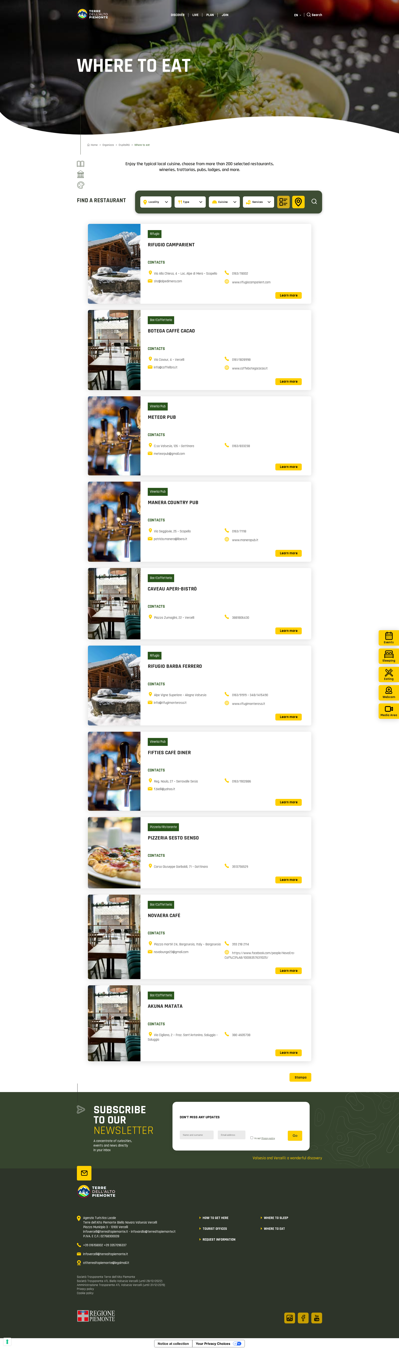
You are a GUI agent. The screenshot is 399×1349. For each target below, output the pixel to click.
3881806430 (240, 617)
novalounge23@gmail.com (171, 952)
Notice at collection (173, 1344)
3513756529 (240, 866)
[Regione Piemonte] (96, 1316)
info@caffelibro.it (165, 367)
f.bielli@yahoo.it (164, 789)
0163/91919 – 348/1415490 (250, 695)
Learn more (289, 295)
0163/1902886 (241, 781)
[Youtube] (316, 1318)
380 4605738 (241, 1035)
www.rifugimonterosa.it (248, 704)
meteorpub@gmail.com (169, 453)
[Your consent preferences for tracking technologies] (7, 1342)
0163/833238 (241, 446)
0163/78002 (240, 273)
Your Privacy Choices (213, 1344)
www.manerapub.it (245, 540)
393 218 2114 (240, 944)
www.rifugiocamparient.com (251, 282)
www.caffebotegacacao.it (250, 368)
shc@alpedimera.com (168, 281)
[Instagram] (289, 1318)
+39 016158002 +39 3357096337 (105, 1245)
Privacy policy (268, 1138)
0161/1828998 (241, 359)
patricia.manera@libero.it (170, 539)
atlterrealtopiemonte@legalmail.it (106, 1263)
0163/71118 (239, 531)
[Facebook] (303, 1318)
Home (94, 145)
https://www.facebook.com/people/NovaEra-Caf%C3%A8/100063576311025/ (260, 955)
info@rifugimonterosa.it (170, 703)
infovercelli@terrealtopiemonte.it (105, 1254)
